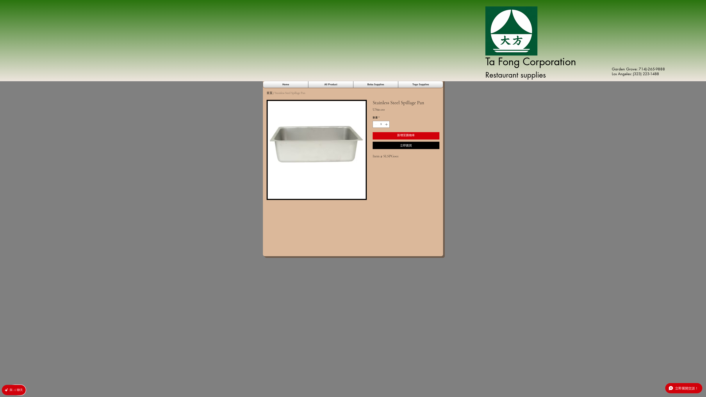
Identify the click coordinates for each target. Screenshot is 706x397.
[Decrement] (375, 124)
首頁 (269, 93)
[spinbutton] (381, 124)
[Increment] (386, 124)
